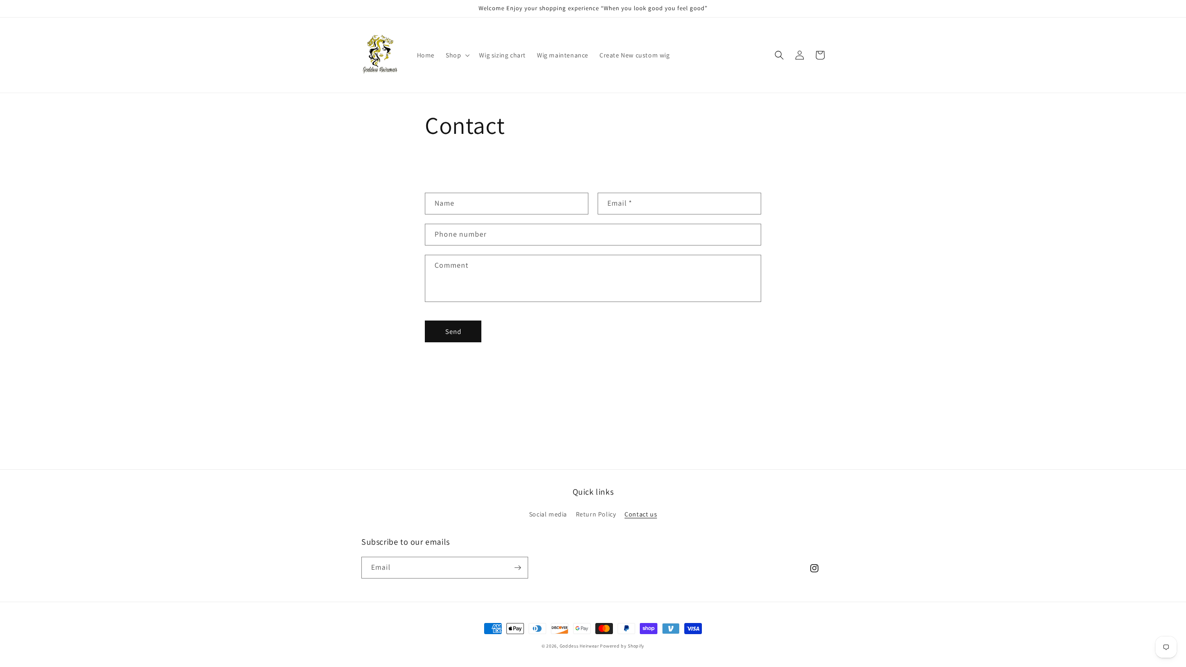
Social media (548, 514)
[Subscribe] (517, 568)
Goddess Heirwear (579, 646)
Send (453, 331)
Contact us (641, 514)
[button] (456, 55)
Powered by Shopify (622, 646)
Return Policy (596, 514)
